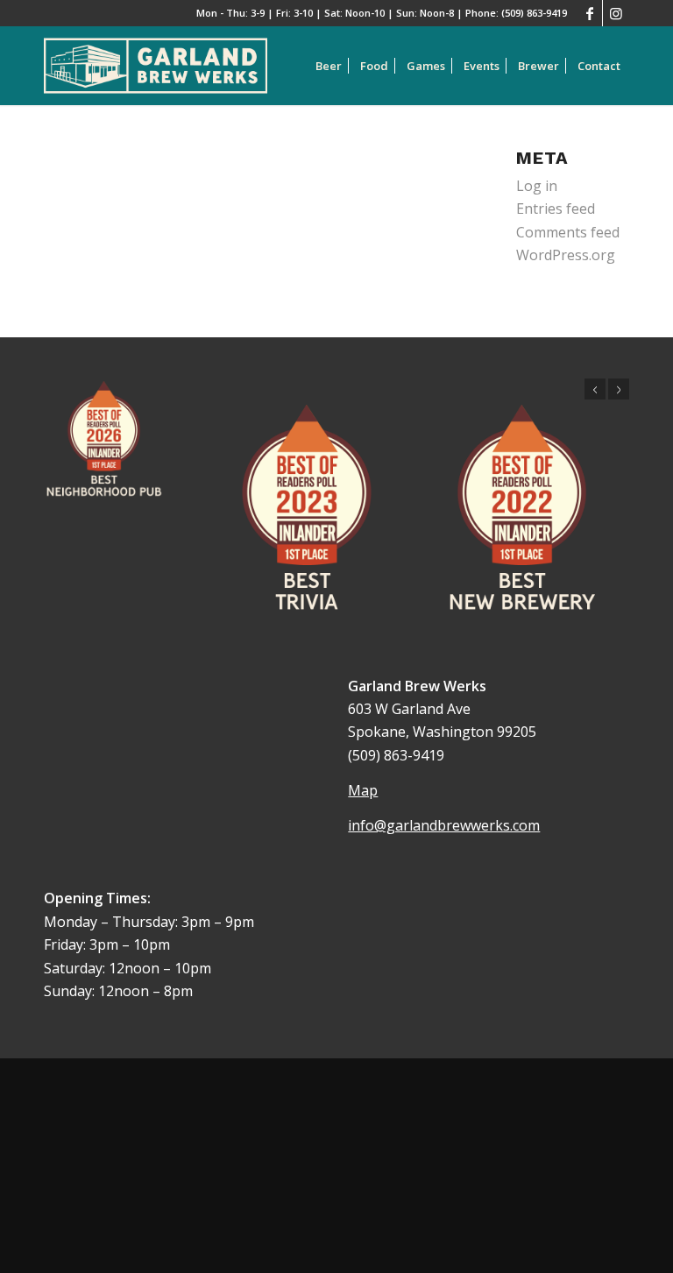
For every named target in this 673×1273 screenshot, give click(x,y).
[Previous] (595, 389)
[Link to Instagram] (616, 13)
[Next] (618, 389)
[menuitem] (329, 65)
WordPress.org (565, 255)
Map (363, 790)
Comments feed (568, 232)
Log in (536, 185)
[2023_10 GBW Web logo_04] (155, 65)
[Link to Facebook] (589, 13)
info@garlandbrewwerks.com (444, 825)
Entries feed (555, 208)
